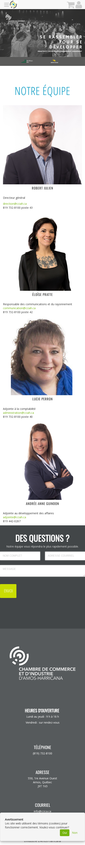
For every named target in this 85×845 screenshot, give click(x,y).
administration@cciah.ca (18, 413)
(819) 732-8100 (42, 753)
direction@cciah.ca (15, 204)
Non (74, 833)
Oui (64, 833)
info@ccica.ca (42, 811)
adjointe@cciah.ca (14, 517)
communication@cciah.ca (19, 308)
